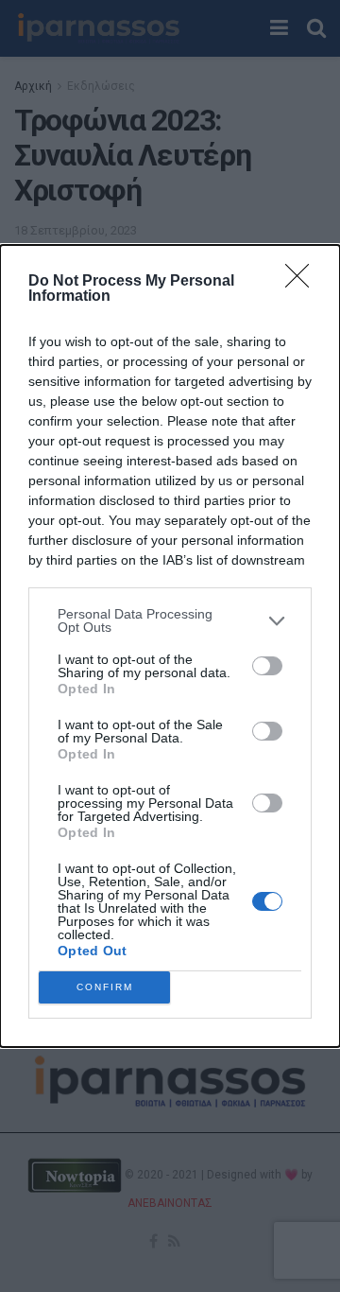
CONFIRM (104, 987)
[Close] (303, 282)
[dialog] (170, 646)
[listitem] (170, 620)
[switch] (267, 665)
